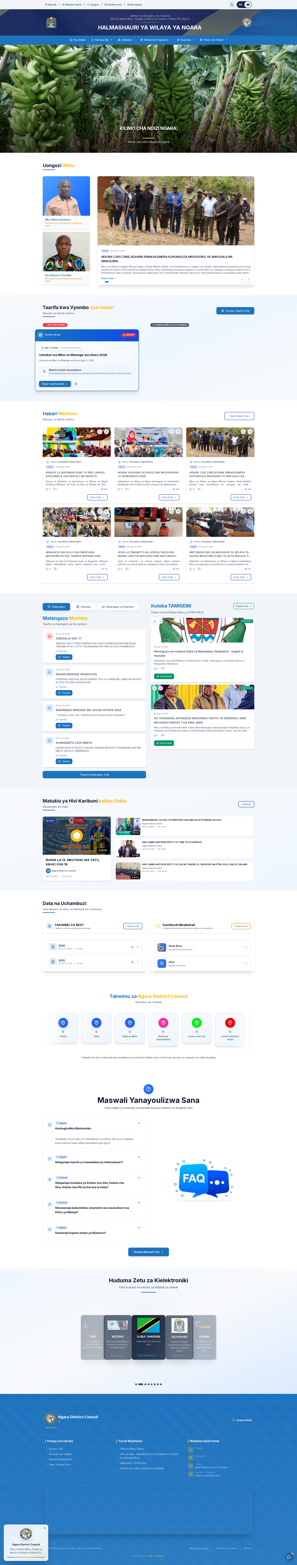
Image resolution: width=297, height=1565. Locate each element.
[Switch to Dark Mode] (232, 4)
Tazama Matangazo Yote (94, 774)
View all (246, 804)
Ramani (248, 1548)
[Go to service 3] (144, 1384)
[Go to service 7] (156, 1384)
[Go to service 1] (138, 1384)
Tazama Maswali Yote (146, 1251)
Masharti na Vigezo (226, 1548)
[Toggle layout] (45, 1527)
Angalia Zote (242, 606)
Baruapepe (136, 4)
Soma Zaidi (107, 278)
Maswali (52, 4)
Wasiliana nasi (115, 4)
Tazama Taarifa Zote (237, 310)
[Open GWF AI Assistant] (289, 1557)
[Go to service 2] (141, 1384)
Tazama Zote (133, 926)
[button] (94, 1133)
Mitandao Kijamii (73, 4)
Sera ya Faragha (199, 1548)
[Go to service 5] (150, 1384)
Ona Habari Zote (239, 416)
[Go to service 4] (147, 1384)
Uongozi (94, 4)
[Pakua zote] (132, 944)
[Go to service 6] (153, 1384)
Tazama (66, 657)
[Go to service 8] (159, 1384)
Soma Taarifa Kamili (61, 384)
